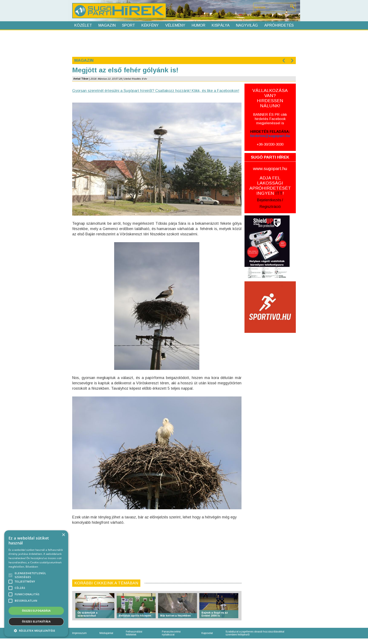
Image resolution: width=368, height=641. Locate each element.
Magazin (107, 25)
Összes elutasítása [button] (36, 621)
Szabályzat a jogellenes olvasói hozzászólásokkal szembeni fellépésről (255, 633)
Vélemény (175, 25)
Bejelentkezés (269, 200)
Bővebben (32, 566)
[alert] (36, 583)
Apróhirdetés (279, 25)
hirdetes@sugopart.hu (270, 136)
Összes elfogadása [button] (36, 610)
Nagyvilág (247, 25)
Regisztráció (270, 207)
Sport (128, 25)
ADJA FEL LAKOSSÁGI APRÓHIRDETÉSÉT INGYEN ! (270, 185)
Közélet (83, 25)
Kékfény (150, 25)
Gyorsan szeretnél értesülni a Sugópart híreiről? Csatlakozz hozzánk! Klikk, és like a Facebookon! (155, 91)
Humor (198, 25)
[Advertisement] (183, 43)
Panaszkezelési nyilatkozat (171, 633)
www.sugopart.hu (270, 168)
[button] (36, 630)
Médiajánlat (106, 633)
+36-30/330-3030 (270, 144)
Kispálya (221, 25)
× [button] (63, 535)
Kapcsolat (207, 633)
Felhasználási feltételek (134, 633)
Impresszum (79, 633)
